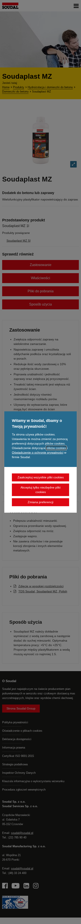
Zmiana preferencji (40, 502)
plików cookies (56, 448)
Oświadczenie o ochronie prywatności (37, 452)
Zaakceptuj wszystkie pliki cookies (40, 477)
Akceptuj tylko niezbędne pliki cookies (40, 490)
